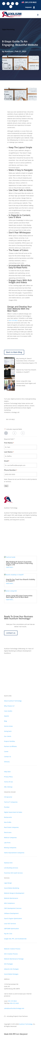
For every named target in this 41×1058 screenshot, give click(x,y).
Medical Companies (10, 837)
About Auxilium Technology (13, 701)
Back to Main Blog (14, 352)
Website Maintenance (11, 898)
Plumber (7, 807)
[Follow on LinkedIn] (12, 3)
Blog (5, 721)
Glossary (7, 762)
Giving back (7, 731)
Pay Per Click (8, 934)
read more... (10, 567)
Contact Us (7, 756)
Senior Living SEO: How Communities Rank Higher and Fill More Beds (26, 383)
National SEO (8, 863)
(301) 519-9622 (30, 2)
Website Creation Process (12, 949)
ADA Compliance (9, 903)
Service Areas (8, 726)
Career (6, 751)
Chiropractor (8, 797)
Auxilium (9, 51)
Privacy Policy (8, 777)
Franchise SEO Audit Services (13, 873)
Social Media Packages (11, 974)
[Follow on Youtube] (10, 6)
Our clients (7, 736)
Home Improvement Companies (14, 853)
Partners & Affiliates (10, 746)
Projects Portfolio (9, 741)
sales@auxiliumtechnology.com (14, 1008)
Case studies (8, 711)
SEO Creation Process (11, 954)
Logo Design (8, 883)
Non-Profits (7, 822)
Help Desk (7, 772)
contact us (10, 633)
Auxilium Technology (25, 1024)
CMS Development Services (12, 908)
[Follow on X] (8, 3)
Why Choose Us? (9, 706)
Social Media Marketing (11, 888)
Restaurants (8, 817)
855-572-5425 (14, 1003)
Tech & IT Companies (11, 802)
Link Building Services (11, 868)
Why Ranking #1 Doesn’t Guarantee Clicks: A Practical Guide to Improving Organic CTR (26, 361)
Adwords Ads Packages (11, 969)
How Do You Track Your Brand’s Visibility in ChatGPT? (20, 580)
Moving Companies (10, 847)
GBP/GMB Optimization (11, 928)
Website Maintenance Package (14, 959)
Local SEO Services (10, 923)
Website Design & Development (14, 893)
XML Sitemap (8, 787)
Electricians (7, 832)
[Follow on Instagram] (16, 3)
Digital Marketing (8, 29)
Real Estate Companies (11, 827)
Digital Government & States (13, 812)
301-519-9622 (13, 320)
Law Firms (7, 842)
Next (6, 486)
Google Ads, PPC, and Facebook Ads (15, 939)
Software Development (11, 913)
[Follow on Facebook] (3, 3)
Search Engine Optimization (13, 918)
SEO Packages (8, 964)
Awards (6, 716)
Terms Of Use (8, 782)
